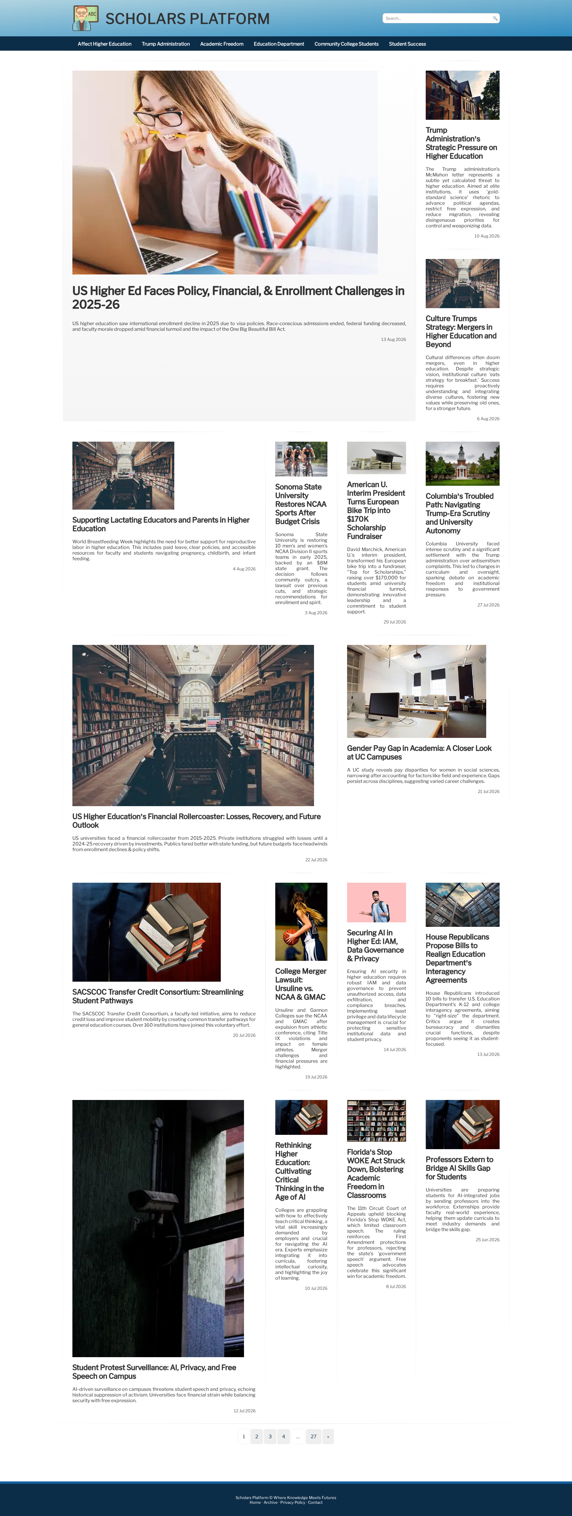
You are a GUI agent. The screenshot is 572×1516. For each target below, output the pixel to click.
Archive (271, 1502)
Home (255, 1502)
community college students (347, 44)
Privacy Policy (292, 1502)
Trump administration (166, 44)
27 (314, 1436)
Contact (315, 1502)
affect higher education (104, 44)
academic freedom (221, 44)
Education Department (279, 44)
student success (407, 44)
